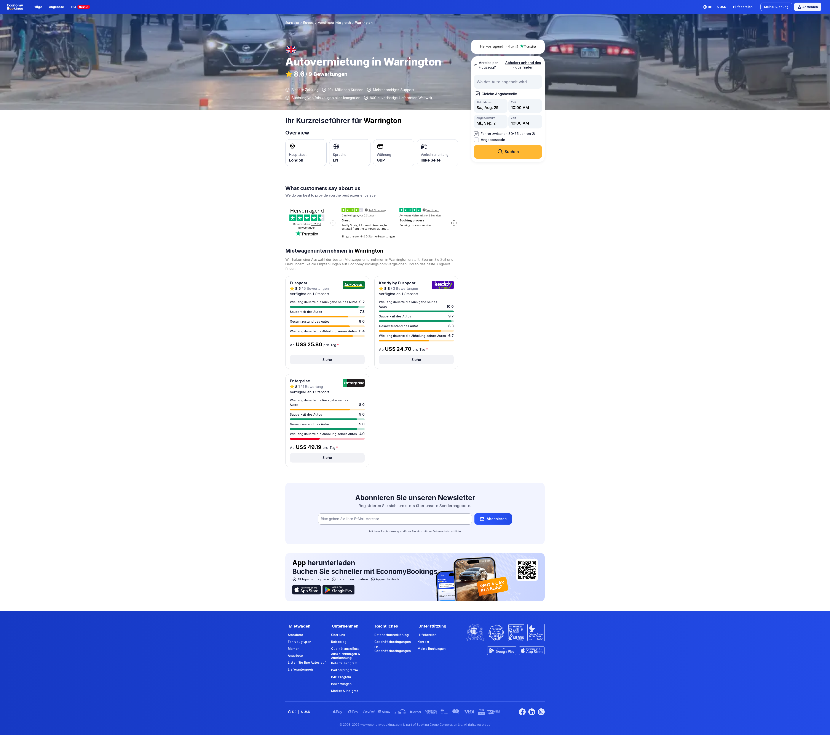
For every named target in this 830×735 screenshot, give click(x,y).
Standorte (295, 635)
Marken (294, 648)
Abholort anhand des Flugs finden (523, 65)
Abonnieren (497, 519)
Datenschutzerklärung (391, 635)
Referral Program (344, 663)
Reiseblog (338, 642)
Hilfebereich (743, 7)
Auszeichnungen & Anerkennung (345, 656)
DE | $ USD (717, 7)
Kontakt (423, 642)
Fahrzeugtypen (299, 642)
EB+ (80, 7)
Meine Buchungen (432, 648)
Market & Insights (344, 691)
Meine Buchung (776, 7)
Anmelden (810, 7)
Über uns (338, 635)
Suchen (512, 151)
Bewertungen (341, 684)
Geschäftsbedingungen (392, 642)
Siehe (327, 359)
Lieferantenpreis (301, 669)
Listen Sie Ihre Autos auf (307, 662)
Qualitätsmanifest (345, 648)
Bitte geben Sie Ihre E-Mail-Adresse (350, 519)
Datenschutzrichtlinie (447, 531)
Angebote (56, 7)
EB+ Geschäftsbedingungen (392, 649)
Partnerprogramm (344, 670)
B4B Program (341, 677)
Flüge (38, 7)
